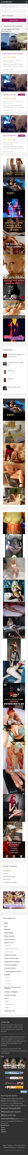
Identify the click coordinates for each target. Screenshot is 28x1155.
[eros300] (14, 330)
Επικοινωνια (21, 1147)
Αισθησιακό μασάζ (8, 142)
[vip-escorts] (14, 188)
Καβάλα (7, 1007)
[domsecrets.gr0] (14, 694)
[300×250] (14, 167)
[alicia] (14, 649)
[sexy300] (14, 609)
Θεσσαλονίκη (9, 1004)
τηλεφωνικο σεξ (4, 1123)
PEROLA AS (6, 879)
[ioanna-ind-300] (14, 568)
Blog (15, 1145)
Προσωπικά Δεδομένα (10, 1147)
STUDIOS (8, 984)
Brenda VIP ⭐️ (7, 871)
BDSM (16, 1119)
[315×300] (14, 289)
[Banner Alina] (14, 758)
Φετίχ (22, 1121)
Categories (10, 1145)
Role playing (10, 1121)
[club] (14, 627)
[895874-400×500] (14, 808)
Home (4, 1145)
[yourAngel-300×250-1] (14, 208)
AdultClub (8, 945)
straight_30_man (18, 60)
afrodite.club (7, 2)
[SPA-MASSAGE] (14, 432)
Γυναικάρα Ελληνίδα (9, 876)
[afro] (14, 545)
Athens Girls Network (11, 948)
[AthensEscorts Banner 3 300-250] (14, 245)
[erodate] (14, 226)
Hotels (7, 977)
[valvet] (14, 309)
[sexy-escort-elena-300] (14, 496)
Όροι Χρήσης (21, 1145)
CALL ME (20, 1118)
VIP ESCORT (17, 1121)
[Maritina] (14, 454)
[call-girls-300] (14, 266)
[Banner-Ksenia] (14, 671)
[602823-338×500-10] (14, 781)
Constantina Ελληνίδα (9, 882)
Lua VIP (5, 873)
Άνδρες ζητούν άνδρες (9, 60)
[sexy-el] (14, 715)
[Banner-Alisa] (14, 523)
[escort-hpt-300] (14, 476)
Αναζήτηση (14, 20)
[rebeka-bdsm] (14, 736)
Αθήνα (7, 1001)
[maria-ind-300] (14, 590)
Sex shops (8, 980)
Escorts (6, 1121)
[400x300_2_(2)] (14, 849)
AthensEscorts (9, 952)
